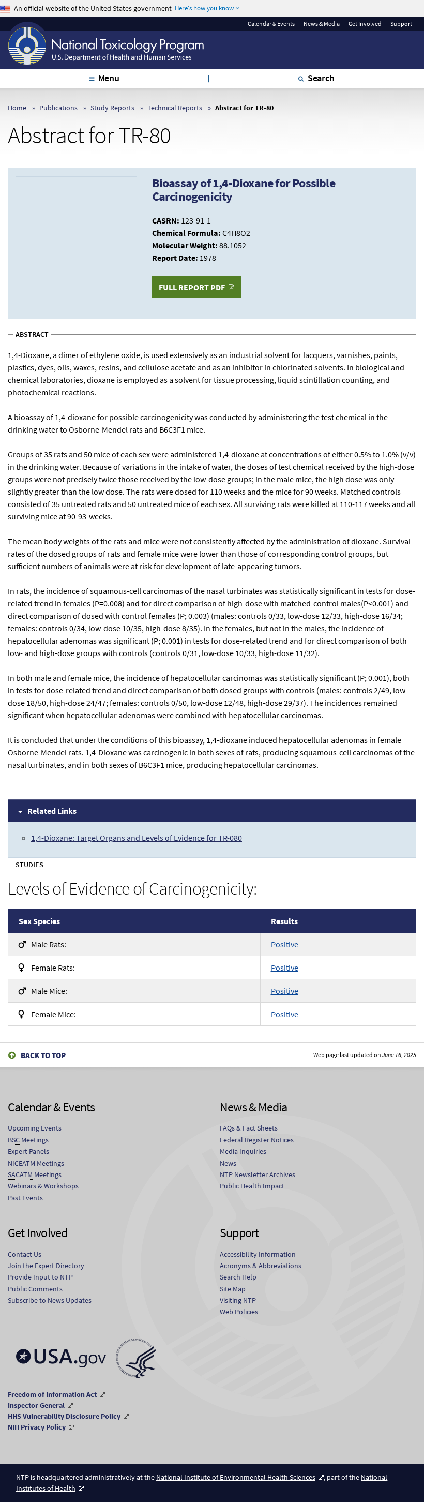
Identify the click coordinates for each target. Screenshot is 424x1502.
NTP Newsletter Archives (257, 1174)
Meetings (28, 1139)
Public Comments (35, 1288)
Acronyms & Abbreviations (260, 1265)
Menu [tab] (108, 78)
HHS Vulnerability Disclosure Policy (64, 1416)
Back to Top (43, 1055)
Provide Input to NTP (40, 1277)
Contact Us (24, 1254)
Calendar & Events (271, 24)
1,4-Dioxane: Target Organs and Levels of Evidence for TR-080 (136, 837)
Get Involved (365, 24)
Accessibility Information (258, 1254)
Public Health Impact (252, 1186)
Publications (58, 107)
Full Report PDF (192, 287)
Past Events (25, 1197)
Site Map (233, 1288)
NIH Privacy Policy (37, 1427)
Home (17, 107)
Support (401, 24)
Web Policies (239, 1311)
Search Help (238, 1277)
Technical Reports (174, 107)
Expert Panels (28, 1151)
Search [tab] (321, 78)
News (228, 1163)
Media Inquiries (243, 1151)
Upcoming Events (35, 1128)
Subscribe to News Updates (50, 1300)
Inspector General (36, 1405)
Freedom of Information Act (52, 1394)
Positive (284, 944)
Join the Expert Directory (46, 1265)
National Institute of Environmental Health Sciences (235, 1477)
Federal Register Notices (257, 1139)
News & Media (322, 24)
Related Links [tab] (52, 811)
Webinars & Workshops (43, 1186)
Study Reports (112, 107)
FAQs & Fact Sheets (249, 1128)
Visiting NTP (238, 1300)
